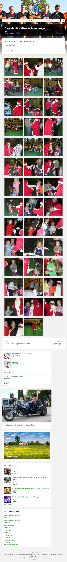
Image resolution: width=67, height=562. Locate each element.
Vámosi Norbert (9, 525)
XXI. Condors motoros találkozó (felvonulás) (19, 425)
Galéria (18, 33)
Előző (6, 341)
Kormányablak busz (9, 382)
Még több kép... (8, 504)
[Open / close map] (63, 20)
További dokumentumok (11, 544)
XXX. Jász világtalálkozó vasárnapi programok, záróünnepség (30, 488)
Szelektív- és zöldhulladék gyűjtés (13, 376)
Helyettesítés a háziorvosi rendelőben (22, 353)
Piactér (6, 385)
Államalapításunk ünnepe (19, 469)
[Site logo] (33, 15)
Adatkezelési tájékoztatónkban (37, 558)
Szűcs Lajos (8, 530)
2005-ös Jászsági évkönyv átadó (17, 344)
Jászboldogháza (9, 33)
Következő (59, 341)
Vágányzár (7, 371)
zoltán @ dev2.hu (33, 559)
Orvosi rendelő (16, 356)
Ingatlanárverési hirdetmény (12, 515)
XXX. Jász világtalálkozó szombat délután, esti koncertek (29, 497)
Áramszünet (15, 362)
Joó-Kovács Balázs (10, 540)
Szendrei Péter (8, 535)
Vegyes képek (56, 344)
